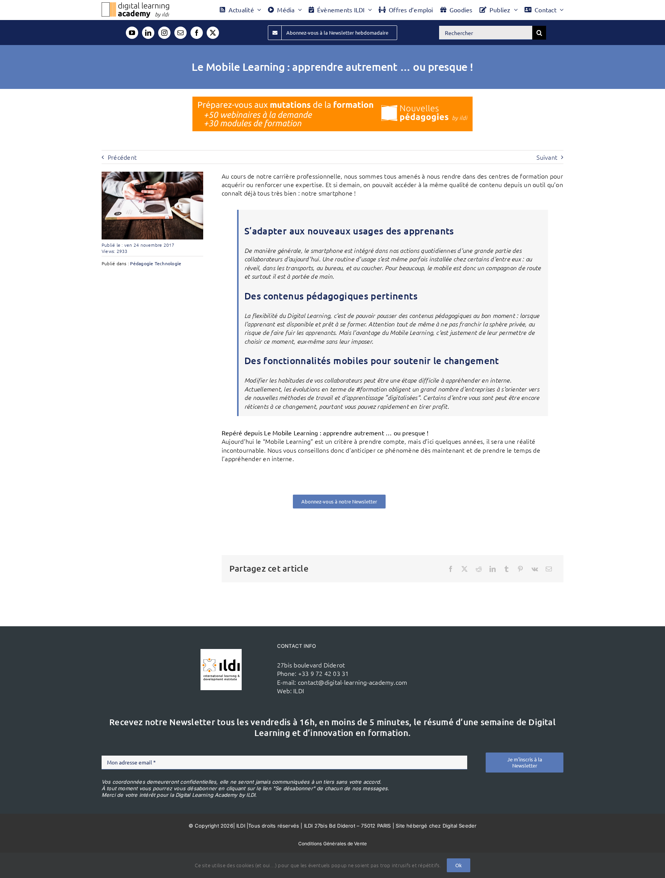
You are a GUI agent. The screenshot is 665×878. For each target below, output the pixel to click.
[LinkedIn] (493, 569)
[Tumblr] (506, 569)
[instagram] (164, 33)
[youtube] (132, 33)
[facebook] (196, 33)
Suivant (546, 157)
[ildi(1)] (221, 652)
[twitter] (213, 33)
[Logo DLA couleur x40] (135, 5)
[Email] (549, 569)
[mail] (180, 33)
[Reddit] (479, 569)
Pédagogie (141, 263)
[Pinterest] (520, 569)
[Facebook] (451, 569)
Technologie (168, 263)
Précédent (122, 157)
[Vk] (535, 569)
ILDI (298, 690)
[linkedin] (148, 33)
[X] (464, 569)
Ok (458, 865)
